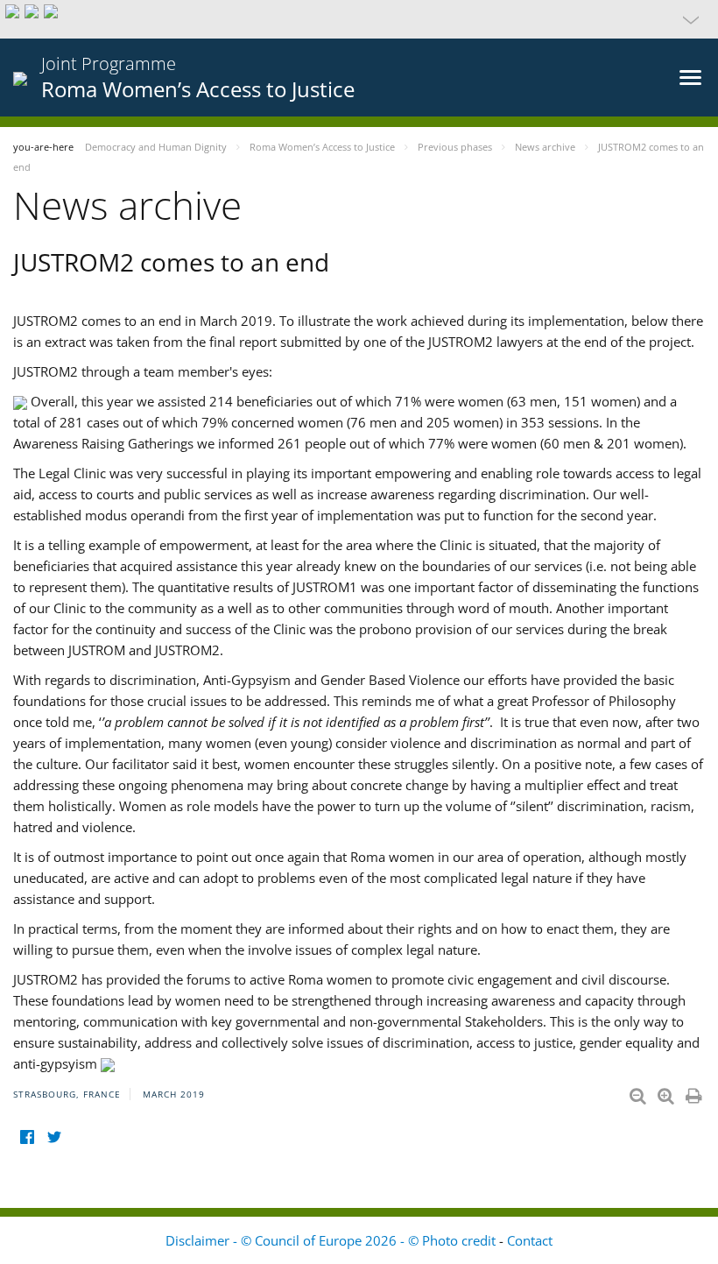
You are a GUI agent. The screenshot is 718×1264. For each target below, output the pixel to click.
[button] (359, 19)
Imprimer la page (695, 1092)
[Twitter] (53, 1137)
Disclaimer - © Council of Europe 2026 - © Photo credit (332, 1240)
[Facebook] (26, 1137)
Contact (530, 1240)
